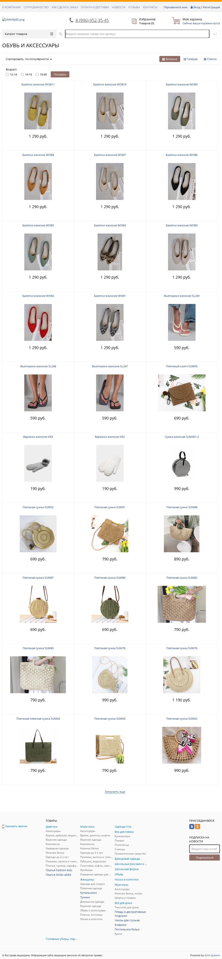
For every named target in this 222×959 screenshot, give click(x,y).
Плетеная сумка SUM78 (109, 648)
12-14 (13, 74)
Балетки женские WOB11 (38, 84)
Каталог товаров (16, 34)
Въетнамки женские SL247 (110, 366)
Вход (196, 7)
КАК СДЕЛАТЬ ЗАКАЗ (65, 7)
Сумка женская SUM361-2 (182, 437)
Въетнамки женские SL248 (38, 366)
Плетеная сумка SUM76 (181, 648)
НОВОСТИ (118, 7)
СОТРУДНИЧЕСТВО (36, 7)
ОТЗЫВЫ (134, 7)
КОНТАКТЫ (150, 7)
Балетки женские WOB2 (38, 296)
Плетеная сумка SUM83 (38, 648)
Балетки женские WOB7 (110, 155)
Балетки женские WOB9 (182, 84)
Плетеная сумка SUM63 (109, 718)
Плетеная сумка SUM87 (38, 578)
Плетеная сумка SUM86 (109, 578)
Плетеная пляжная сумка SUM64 (38, 718)
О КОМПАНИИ (11, 7)
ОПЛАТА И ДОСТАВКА (95, 7)
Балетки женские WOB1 (110, 296)
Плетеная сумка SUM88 (181, 507)
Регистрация (211, 7)
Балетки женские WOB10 (109, 84)
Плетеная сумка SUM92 (38, 507)
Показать (60, 74)
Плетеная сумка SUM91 (109, 507)
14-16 (28, 74)
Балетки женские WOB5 (38, 225)
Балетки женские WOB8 (38, 155)
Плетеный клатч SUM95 (182, 366)
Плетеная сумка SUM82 (181, 578)
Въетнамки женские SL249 (181, 296)
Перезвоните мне (175, 7)
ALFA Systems (212, 955)
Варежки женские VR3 (38, 437)
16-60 (43, 74)
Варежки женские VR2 (110, 437)
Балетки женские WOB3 (182, 225)
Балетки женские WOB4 (110, 225)
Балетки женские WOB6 (182, 155)
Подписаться (204, 857)
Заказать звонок (16, 826)
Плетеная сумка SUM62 (181, 718)
